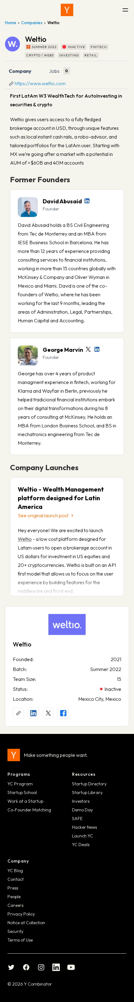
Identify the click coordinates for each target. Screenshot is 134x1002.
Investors (80, 801)
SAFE (77, 818)
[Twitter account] (88, 349)
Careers (15, 905)
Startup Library (87, 792)
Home (10, 22)
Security (15, 931)
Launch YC (82, 836)
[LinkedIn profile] (87, 201)
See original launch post (43, 515)
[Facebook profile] (63, 713)
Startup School (22, 792)
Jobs (54, 71)
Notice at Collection (26, 922)
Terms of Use (20, 940)
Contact (15, 879)
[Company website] (18, 713)
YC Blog (15, 870)
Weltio (25, 539)
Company (20, 71)
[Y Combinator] (67, 10)
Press (12, 888)
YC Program (20, 784)
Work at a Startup (25, 801)
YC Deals (80, 844)
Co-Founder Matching (29, 810)
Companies (31, 22)
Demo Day (82, 810)
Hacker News (84, 827)
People (14, 896)
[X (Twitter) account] (48, 713)
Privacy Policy (21, 914)
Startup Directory (89, 784)
